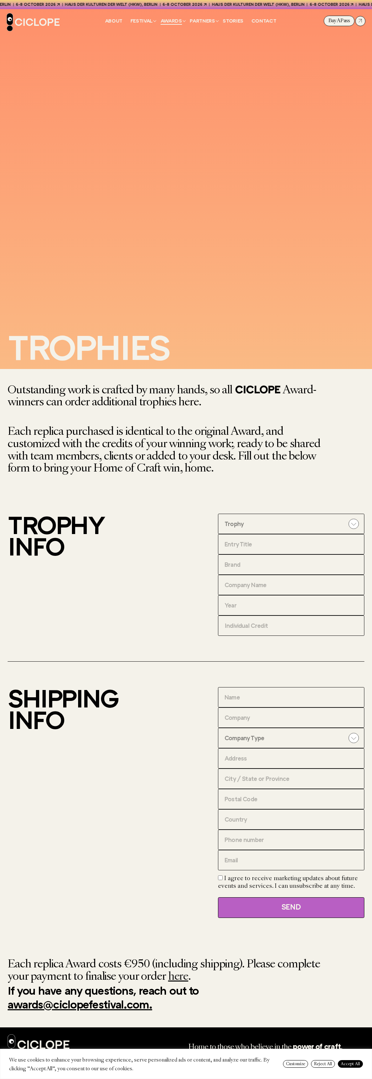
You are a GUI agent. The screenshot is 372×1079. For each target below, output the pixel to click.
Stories (233, 21)
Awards (171, 21)
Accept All (350, 1064)
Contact (263, 21)
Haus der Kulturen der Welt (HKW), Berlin (105, 4)
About (113, 21)
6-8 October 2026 (30, 4)
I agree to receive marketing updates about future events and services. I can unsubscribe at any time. (288, 882)
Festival (141, 21)
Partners (202, 21)
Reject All (323, 1064)
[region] (186, 1064)
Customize (295, 1064)
